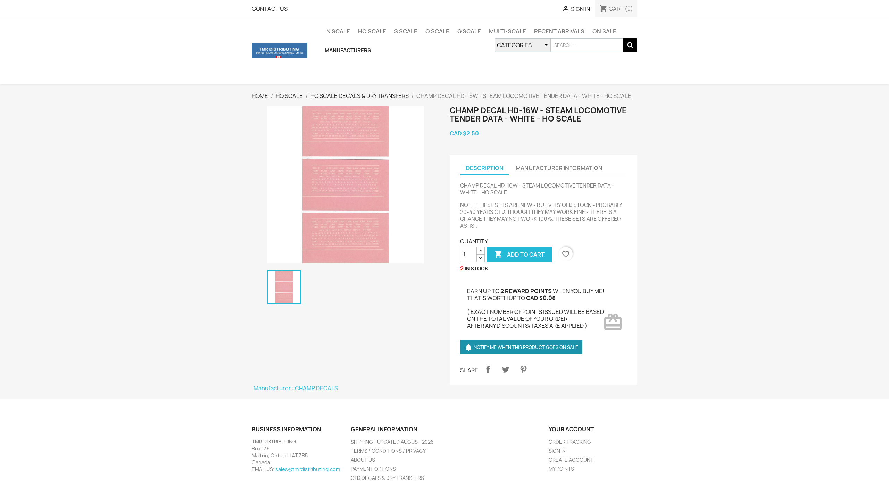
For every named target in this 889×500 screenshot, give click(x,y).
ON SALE (604, 31)
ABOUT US (363, 460)
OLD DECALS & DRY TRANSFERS (387, 478)
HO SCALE (372, 31)
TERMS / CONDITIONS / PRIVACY (388, 451)
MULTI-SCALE (507, 31)
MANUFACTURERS (348, 50)
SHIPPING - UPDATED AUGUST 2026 (392, 442)
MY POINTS (561, 469)
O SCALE (437, 31)
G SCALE (469, 31)
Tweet (506, 369)
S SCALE (405, 31)
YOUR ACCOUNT (571, 429)
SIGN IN (557, 451)
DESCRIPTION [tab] (485, 168)
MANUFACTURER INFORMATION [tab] (559, 168)
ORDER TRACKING (570, 442)
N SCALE (338, 31)
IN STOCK (476, 268)
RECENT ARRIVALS (559, 31)
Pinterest (523, 369)
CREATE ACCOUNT (571, 460)
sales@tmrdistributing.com (307, 469)
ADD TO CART (519, 254)
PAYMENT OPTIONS (373, 469)
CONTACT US (270, 8)
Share (488, 369)
